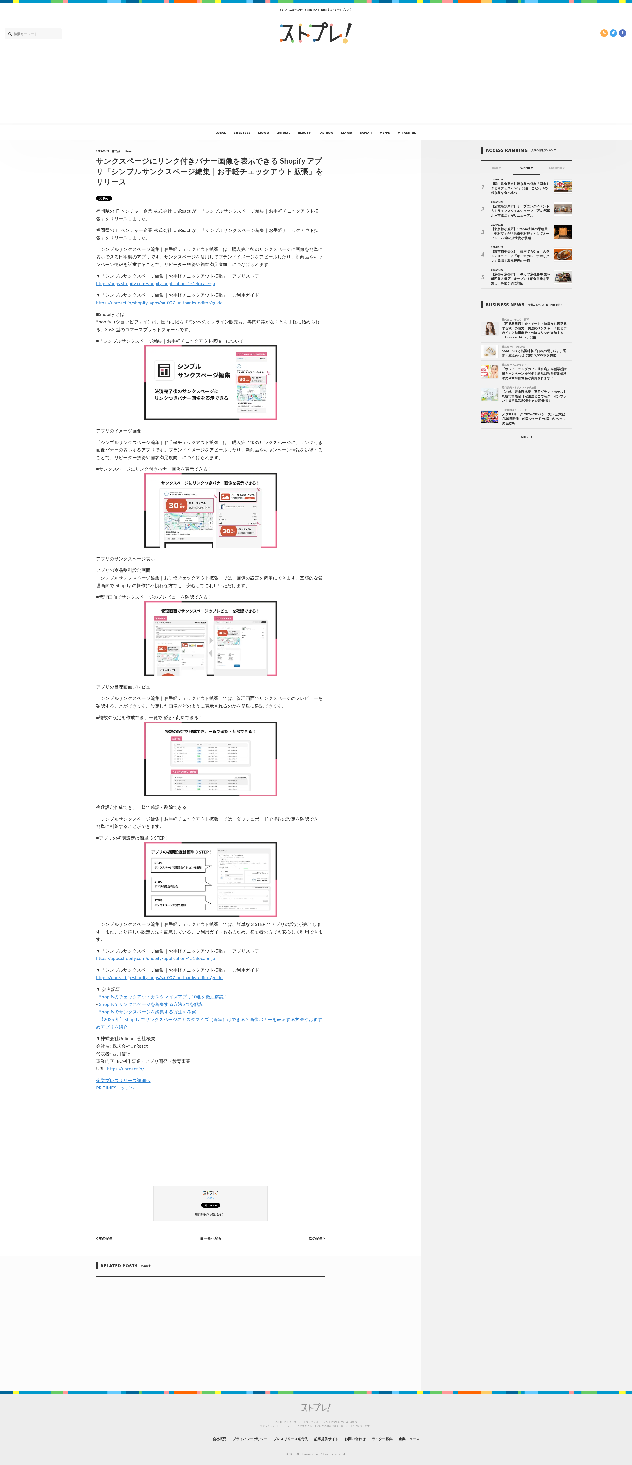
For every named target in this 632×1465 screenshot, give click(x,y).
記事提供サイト (326, 1439)
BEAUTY (304, 132)
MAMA (346, 132)
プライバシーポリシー (250, 1439)
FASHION (325, 132)
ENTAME (283, 132)
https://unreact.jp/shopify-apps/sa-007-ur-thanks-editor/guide (159, 303)
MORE (526, 437)
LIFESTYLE (242, 132)
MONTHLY (557, 168)
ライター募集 (382, 1439)
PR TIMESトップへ (115, 1088)
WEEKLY (526, 168)
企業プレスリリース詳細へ (123, 1081)
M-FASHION (406, 132)
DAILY (496, 168)
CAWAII (366, 132)
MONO (263, 132)
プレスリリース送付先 (290, 1439)
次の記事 (316, 1238)
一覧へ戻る (212, 1238)
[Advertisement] (316, 88)
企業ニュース (409, 1439)
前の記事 (105, 1238)
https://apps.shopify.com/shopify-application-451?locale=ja (155, 284)
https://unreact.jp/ (125, 1069)
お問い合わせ (355, 1439)
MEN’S (384, 132)
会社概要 (219, 1439)
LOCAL (220, 132)
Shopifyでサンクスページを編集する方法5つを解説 (151, 1004)
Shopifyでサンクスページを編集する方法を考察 (147, 1012)
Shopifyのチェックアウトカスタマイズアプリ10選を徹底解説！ (163, 997)
